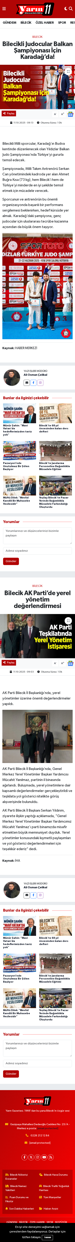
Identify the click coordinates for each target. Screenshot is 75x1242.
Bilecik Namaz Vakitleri (16, 1188)
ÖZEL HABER (44, 22)
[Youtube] (44, 1157)
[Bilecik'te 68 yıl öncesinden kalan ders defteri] (55, 413)
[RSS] (51, 1157)
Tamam (47, 1237)
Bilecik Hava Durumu (56, 1174)
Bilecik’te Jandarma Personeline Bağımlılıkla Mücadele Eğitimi (54, 466)
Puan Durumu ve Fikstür (17, 1199)
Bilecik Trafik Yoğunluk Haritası (54, 1188)
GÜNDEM (9, 22)
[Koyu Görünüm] (65, 9)
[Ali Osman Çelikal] (12, 377)
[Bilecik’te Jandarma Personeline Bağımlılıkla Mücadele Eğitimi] (55, 451)
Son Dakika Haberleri (21, 1208)
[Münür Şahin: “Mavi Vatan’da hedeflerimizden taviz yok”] (19, 413)
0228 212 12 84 (40, 1135)
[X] (31, 1157)
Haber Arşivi (51, 1208)
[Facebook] (33, 383)
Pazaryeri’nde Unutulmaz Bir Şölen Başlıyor (16, 466)
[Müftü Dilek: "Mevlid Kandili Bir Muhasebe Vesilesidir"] (19, 485)
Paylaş (11, 113)
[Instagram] (40, 383)
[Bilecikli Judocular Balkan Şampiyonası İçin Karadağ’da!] (37, 87)
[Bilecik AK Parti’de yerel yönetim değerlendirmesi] (37, 636)
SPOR (62, 22)
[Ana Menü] (4, 9)
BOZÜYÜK (61, 1222)
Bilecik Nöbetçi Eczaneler (16, 1176)
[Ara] (71, 9)
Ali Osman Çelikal (35, 374)
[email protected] (47, 1128)
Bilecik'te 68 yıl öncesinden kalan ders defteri (53, 428)
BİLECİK (26, 22)
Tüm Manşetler (52, 1197)
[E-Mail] (27, 383)
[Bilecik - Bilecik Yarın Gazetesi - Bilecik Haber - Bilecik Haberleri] (35, 9)
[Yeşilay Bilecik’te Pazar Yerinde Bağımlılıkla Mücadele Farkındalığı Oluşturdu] (55, 485)
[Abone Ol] (70, 114)
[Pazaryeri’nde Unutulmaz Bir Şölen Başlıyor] (19, 451)
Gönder (11, 561)
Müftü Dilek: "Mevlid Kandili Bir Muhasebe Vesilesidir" (16, 500)
